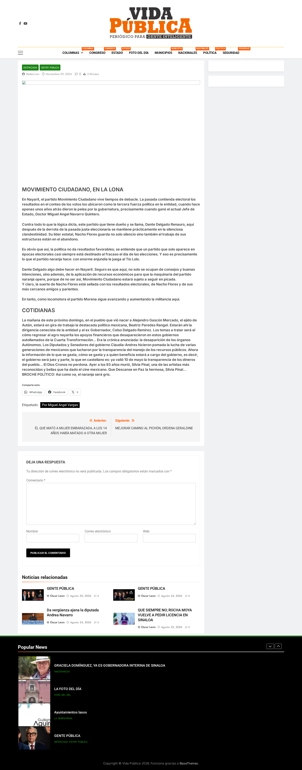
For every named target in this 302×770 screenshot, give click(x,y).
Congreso (98, 51)
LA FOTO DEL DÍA (67, 689)
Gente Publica (50, 67)
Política (211, 51)
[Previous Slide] (270, 646)
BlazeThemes (189, 763)
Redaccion (32, 74)
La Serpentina (63, 718)
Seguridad (232, 51)
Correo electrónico (98, 531)
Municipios (165, 51)
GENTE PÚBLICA (60, 588)
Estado (119, 51)
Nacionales (189, 51)
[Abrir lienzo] (20, 52)
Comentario (35, 480)
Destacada (30, 67)
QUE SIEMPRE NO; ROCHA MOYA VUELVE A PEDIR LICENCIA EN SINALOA (165, 615)
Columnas (74, 51)
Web (146, 531)
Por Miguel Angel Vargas (60, 405)
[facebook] (20, 23)
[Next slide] (278, 646)
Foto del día (139, 53)
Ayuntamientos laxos (70, 712)
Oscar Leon (57, 596)
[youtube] (25, 23)
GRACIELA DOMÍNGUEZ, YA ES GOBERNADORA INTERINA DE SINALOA (109, 665)
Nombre (32, 531)
